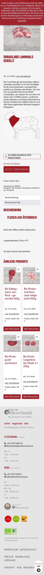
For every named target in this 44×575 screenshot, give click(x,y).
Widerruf (29, 567)
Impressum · (12, 549)
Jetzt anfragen (16, 169)
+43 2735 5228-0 (14, 474)
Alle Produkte (17, 188)
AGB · (20, 567)
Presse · (9, 556)
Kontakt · (10, 567)
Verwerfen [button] (22, 21)
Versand (9, 560)
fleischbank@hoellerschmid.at (19, 446)
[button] (22, 156)
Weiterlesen (12, 329)
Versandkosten (25, 76)
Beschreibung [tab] (11, 198)
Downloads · (23, 556)
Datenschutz (28, 549)
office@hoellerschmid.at (17, 477)
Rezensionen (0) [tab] (12, 202)
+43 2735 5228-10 (14, 443)
